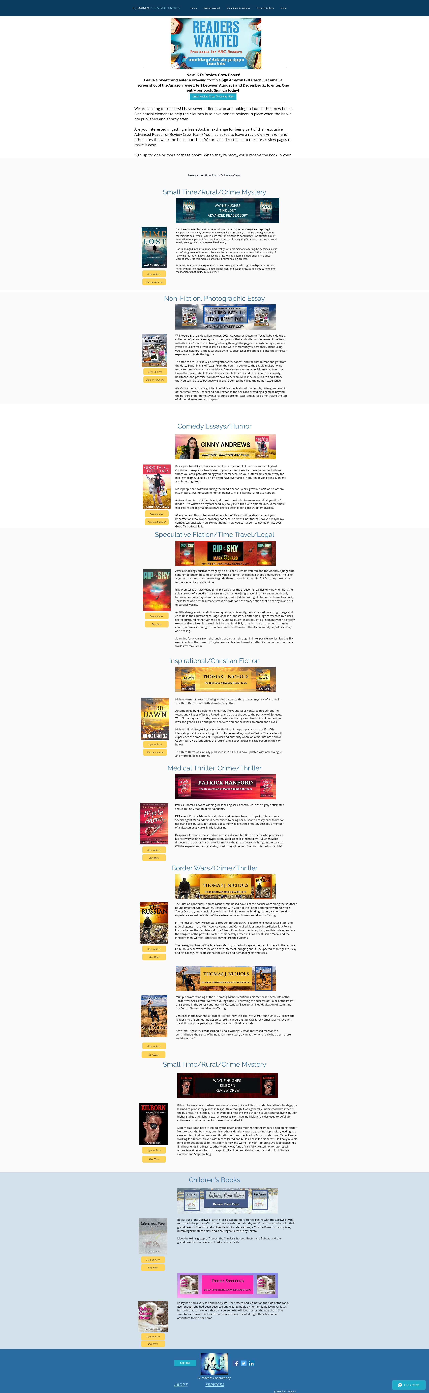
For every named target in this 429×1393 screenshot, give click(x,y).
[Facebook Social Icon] (236, 1363)
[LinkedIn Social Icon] (251, 1363)
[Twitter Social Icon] (244, 1363)
